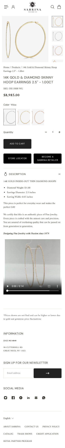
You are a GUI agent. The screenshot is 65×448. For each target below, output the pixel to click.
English (6, 418)
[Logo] (32, 6)
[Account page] (13, 7)
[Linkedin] (28, 398)
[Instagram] (5, 398)
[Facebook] (13, 398)
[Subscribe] (48, 373)
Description (17, 174)
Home (6, 67)
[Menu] (6, 7)
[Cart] (59, 7)
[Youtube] (21, 398)
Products (16, 67)
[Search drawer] (52, 7)
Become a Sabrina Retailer (47, 158)
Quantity (8, 132)
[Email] (36, 398)
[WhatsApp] (43, 398)
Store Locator (17, 158)
